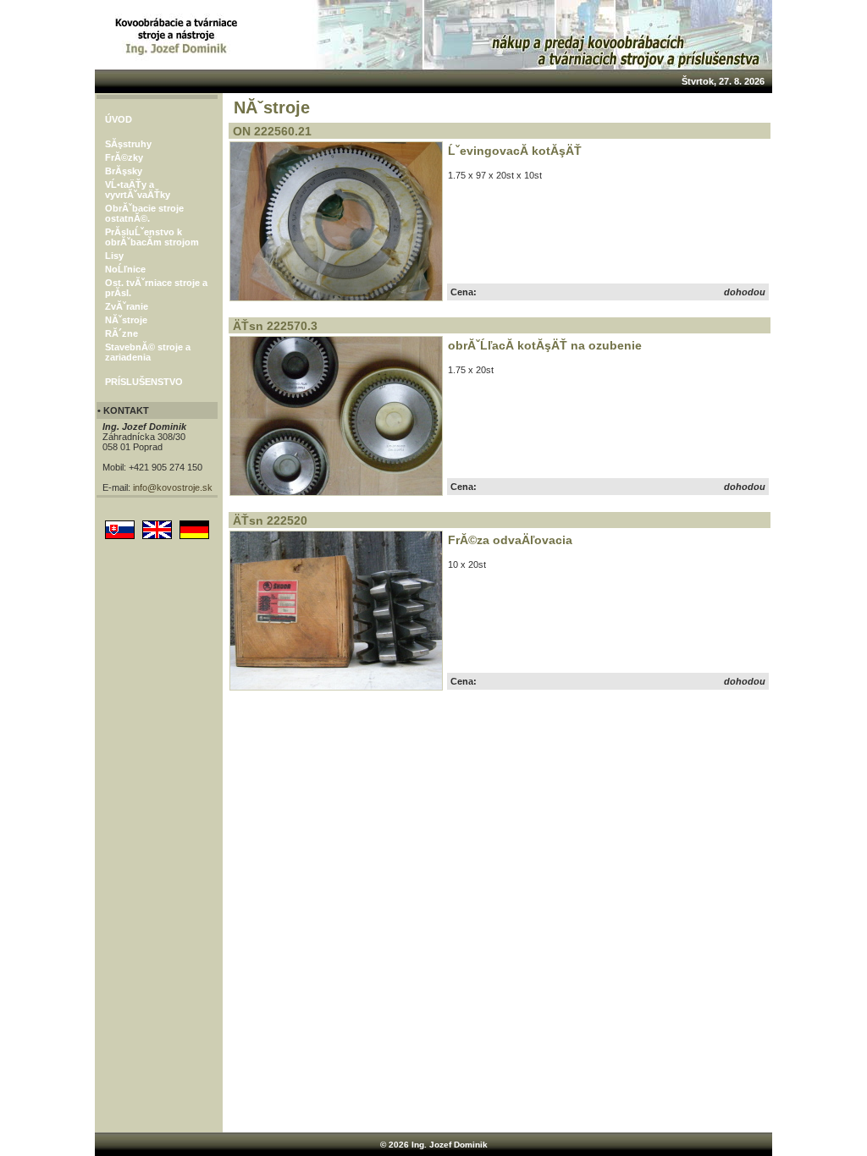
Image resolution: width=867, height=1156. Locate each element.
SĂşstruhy (128, 144)
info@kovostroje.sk (173, 487)
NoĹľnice (125, 269)
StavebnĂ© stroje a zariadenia (148, 352)
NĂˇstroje (126, 320)
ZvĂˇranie (126, 306)
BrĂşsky (123, 171)
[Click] (336, 298)
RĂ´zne (121, 333)
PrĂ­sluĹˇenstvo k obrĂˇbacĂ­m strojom (152, 237)
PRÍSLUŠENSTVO (144, 382)
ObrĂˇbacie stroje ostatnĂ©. (144, 213)
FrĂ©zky (124, 157)
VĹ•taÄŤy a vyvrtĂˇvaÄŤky (137, 189)
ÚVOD (118, 119)
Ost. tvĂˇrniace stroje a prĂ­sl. (156, 288)
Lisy (114, 255)
